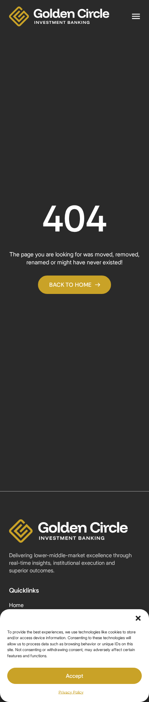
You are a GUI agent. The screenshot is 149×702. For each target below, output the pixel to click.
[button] (138, 618)
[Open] (136, 16)
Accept (74, 675)
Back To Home (70, 285)
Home (16, 605)
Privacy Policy (71, 692)
